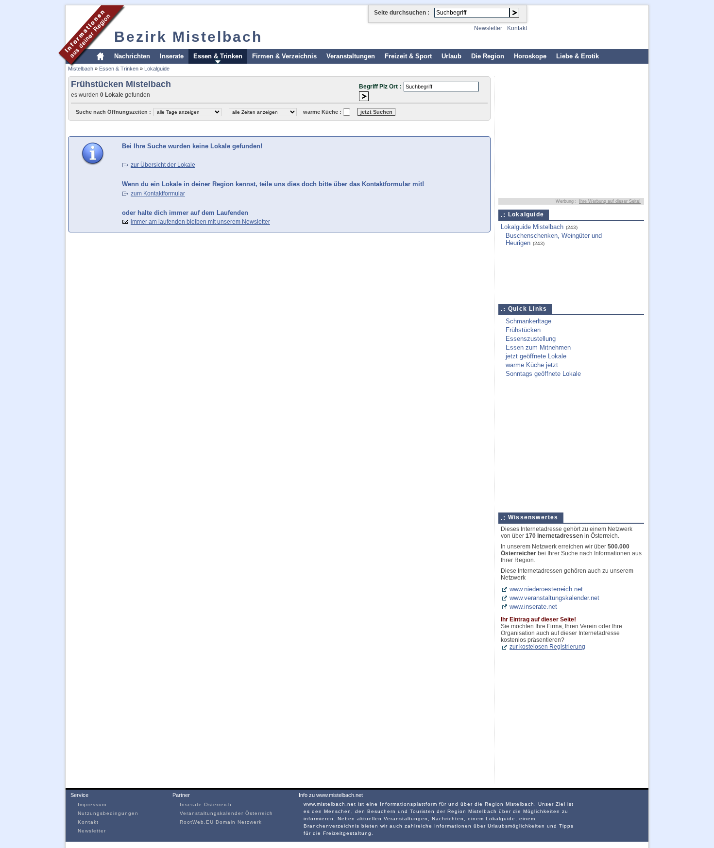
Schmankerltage (528, 321)
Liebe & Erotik (577, 56)
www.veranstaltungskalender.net (554, 597)
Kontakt (517, 28)
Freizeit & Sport (408, 56)
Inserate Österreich (206, 804)
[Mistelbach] (92, 65)
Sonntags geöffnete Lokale (543, 373)
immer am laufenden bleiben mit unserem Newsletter (200, 221)
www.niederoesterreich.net (546, 589)
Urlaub (451, 56)
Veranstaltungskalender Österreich (226, 813)
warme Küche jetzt (532, 365)
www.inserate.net (533, 606)
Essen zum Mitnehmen (538, 347)
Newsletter (488, 28)
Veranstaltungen (350, 56)
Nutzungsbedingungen (108, 813)
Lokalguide (157, 68)
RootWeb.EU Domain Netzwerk (221, 822)
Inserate (172, 56)
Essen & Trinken (217, 56)
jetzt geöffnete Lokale (536, 356)
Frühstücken (523, 330)
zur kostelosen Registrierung (547, 646)
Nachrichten (132, 56)
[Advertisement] (245, 127)
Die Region (487, 56)
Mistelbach (80, 68)
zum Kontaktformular (158, 193)
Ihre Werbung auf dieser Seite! (610, 201)
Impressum (92, 804)
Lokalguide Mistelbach (532, 226)
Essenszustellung (531, 338)
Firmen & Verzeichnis (284, 56)
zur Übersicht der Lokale (163, 164)
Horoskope (530, 56)
